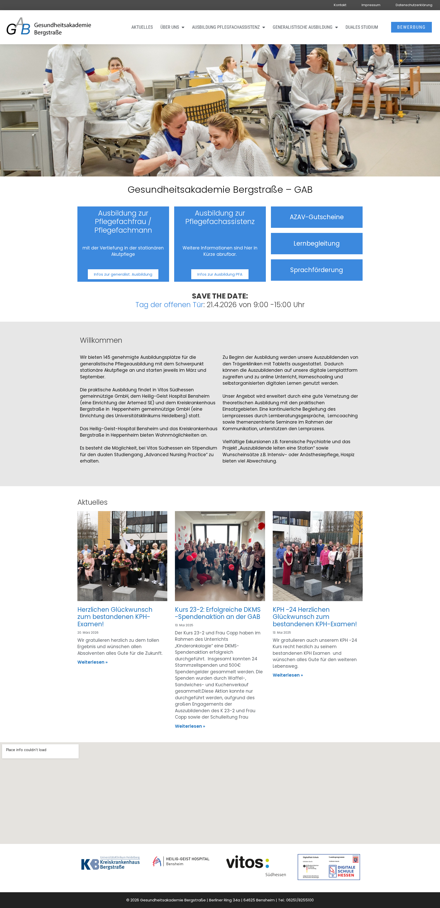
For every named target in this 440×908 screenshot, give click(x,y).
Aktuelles (142, 27)
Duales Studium (362, 27)
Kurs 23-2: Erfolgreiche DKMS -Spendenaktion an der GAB (218, 613)
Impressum (371, 5)
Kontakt (340, 5)
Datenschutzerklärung (414, 5)
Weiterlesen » (92, 662)
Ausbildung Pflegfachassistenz (226, 27)
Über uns (169, 27)
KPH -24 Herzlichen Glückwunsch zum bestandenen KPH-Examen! (315, 617)
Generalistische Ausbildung (303, 27)
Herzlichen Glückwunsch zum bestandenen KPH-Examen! (115, 617)
